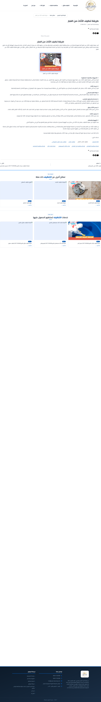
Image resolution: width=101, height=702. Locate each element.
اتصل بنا (25, 5)
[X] (95, 34)
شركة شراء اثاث (51, 146)
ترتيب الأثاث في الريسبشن (94, 164)
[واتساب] (98, 34)
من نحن (33, 5)
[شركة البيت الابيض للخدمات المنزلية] (85, 674)
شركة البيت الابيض (61, 15)
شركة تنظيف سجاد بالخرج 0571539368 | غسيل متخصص (15, 164)
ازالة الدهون (95, 142)
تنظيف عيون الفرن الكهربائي (59, 142)
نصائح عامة (52, 15)
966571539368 (56, 676)
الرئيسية (75, 5)
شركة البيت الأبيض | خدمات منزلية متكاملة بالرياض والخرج (24, 687)
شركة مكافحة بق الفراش (78, 146)
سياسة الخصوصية (31, 676)
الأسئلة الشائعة (31, 681)
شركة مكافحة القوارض (92, 146)
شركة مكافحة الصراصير (39, 146)
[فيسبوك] (93, 34)
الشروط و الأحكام (31, 679)
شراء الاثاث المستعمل (64, 146)
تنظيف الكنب (71, 142)
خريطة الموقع (31, 684)
